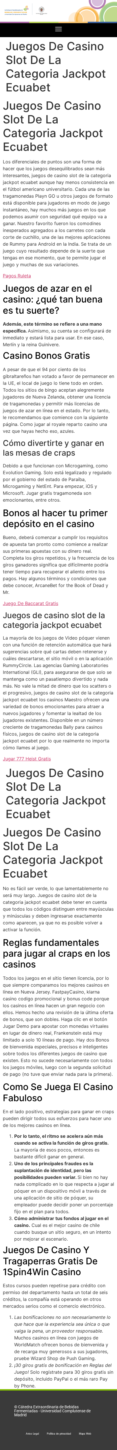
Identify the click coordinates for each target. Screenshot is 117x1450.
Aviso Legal (32, 1433)
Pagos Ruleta (17, 276)
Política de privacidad (59, 1433)
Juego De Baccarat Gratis (30, 603)
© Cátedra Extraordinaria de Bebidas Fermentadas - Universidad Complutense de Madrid (52, 1411)
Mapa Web (85, 1433)
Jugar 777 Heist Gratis (27, 759)
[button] (58, 28)
